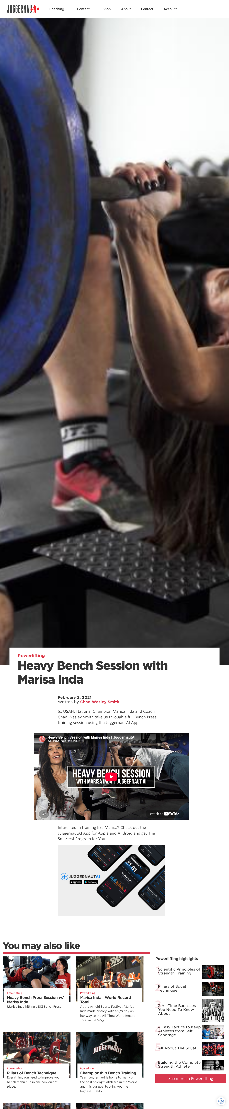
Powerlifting (31, 655)
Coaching (56, 9)
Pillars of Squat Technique (172, 988)
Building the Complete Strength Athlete (179, 1064)
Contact (147, 9)
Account (170, 9)
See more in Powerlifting (190, 1078)
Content (83, 9)
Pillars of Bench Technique (31, 1073)
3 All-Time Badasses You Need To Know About (177, 1010)
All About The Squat (177, 1048)
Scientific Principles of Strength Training (179, 971)
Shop (107, 9)
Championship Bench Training (108, 1073)
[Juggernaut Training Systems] (24, 9)
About (126, 9)
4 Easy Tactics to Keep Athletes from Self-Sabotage (179, 1031)
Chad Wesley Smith (99, 702)
